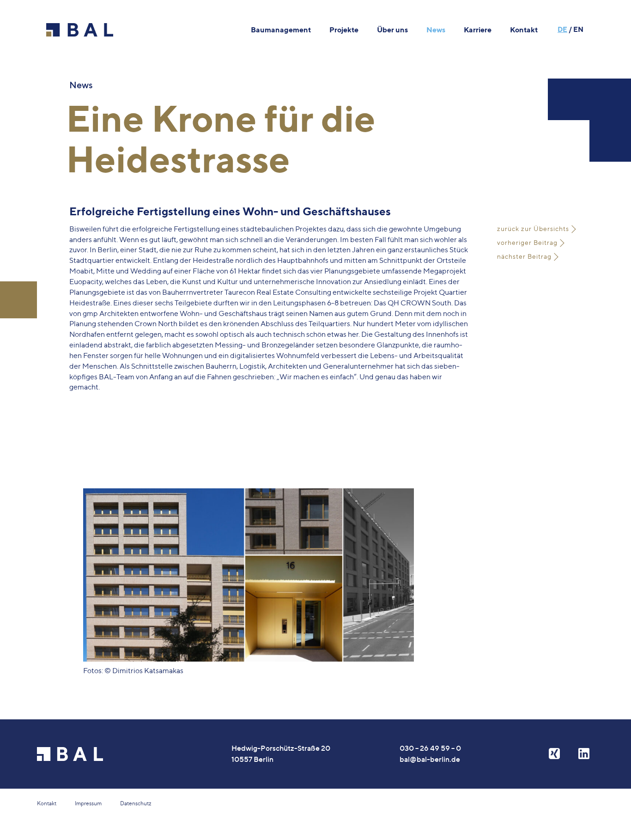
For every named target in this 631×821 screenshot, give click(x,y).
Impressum (88, 803)
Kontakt (46, 803)
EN (578, 29)
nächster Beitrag (524, 256)
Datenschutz (136, 803)
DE (562, 29)
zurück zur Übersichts (533, 228)
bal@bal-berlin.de (430, 759)
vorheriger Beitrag (527, 242)
